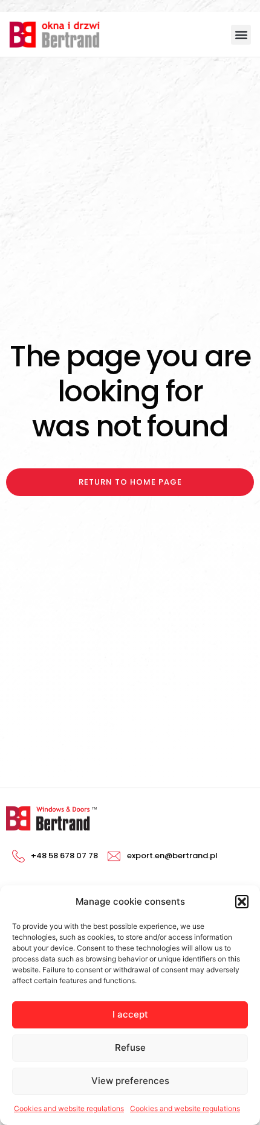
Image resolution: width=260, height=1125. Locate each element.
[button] (242, 902)
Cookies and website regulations (69, 1108)
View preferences (130, 1080)
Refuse (130, 1047)
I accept (130, 1014)
